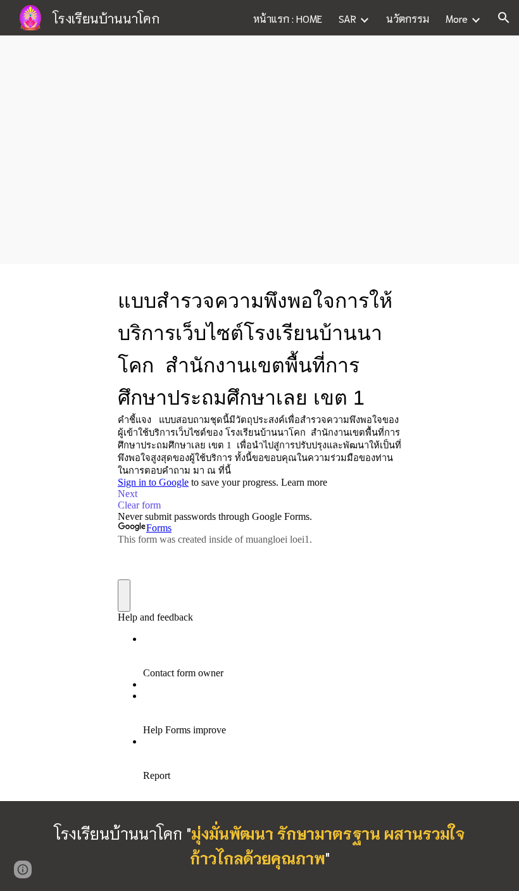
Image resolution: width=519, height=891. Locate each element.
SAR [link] (347, 18)
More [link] (457, 18)
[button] (504, 18)
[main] (260, 150)
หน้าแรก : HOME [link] (287, 18)
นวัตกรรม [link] (407, 18)
